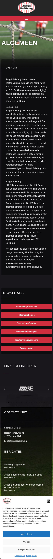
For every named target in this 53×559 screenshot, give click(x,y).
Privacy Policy (31, 556)
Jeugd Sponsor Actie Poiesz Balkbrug (23, 475)
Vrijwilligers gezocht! (14, 464)
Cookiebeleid (20, 556)
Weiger (26, 542)
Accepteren (26, 534)
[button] (48, 501)
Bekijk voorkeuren (26, 549)
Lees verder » (9, 467)
